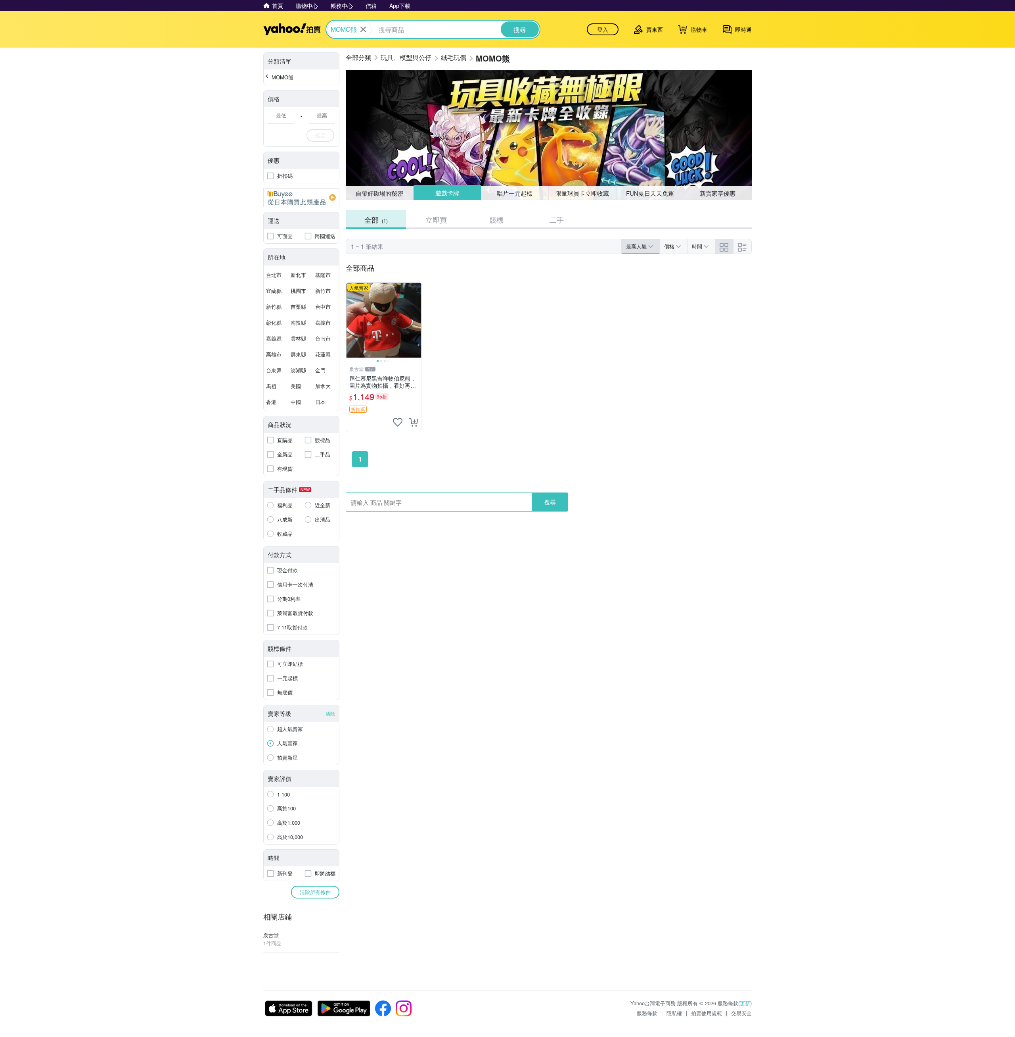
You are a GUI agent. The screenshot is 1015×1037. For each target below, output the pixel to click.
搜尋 (550, 502)
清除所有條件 (315, 892)
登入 (602, 29)
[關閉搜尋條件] (363, 29)
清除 (330, 713)
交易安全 (741, 1013)
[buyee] (301, 197)
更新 (745, 1003)
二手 (557, 219)
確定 (320, 135)
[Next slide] (416, 320)
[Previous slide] (351, 320)
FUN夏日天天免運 (650, 193)
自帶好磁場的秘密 (379, 193)
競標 (496, 219)
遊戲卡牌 (447, 193)
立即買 (436, 219)
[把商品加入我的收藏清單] (397, 422)
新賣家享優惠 (717, 193)
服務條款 (647, 1013)
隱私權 (674, 1013)
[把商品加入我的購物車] (413, 422)
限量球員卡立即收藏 (582, 193)
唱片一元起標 (515, 193)
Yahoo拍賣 (292, 29)
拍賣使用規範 (706, 1013)
